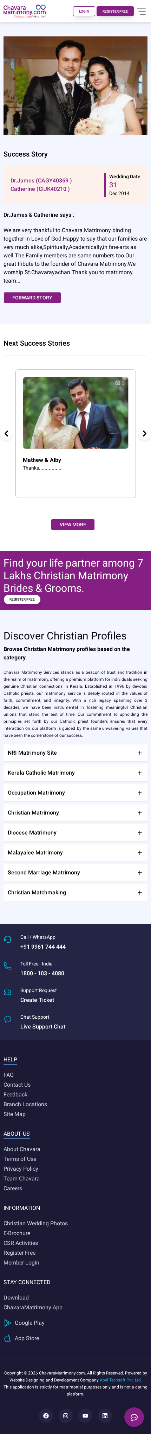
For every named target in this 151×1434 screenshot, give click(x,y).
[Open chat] (134, 1417)
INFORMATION (22, 1208)
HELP (10, 1059)
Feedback (15, 1094)
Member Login (21, 1262)
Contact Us (17, 1084)
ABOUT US (17, 1133)
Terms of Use (20, 1159)
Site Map (15, 1114)
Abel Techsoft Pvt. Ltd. (121, 1380)
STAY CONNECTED (27, 1282)
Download (16, 1297)
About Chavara (22, 1149)
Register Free (19, 1252)
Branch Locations (25, 1104)
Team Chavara (22, 1178)
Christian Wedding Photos (36, 1223)
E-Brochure (17, 1233)
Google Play (30, 1322)
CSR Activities (21, 1243)
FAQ (9, 1075)
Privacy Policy (21, 1168)
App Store (27, 1338)
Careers (13, 1188)
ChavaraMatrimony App (33, 1307)
